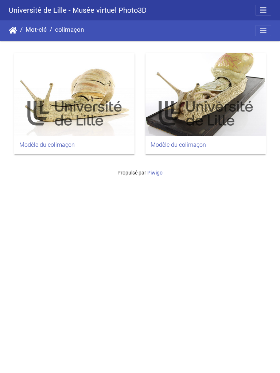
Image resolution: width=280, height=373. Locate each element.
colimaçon (69, 29)
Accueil (13, 30)
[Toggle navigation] (263, 10)
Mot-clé (36, 29)
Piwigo (155, 173)
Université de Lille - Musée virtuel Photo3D (78, 10)
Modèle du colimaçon (47, 144)
